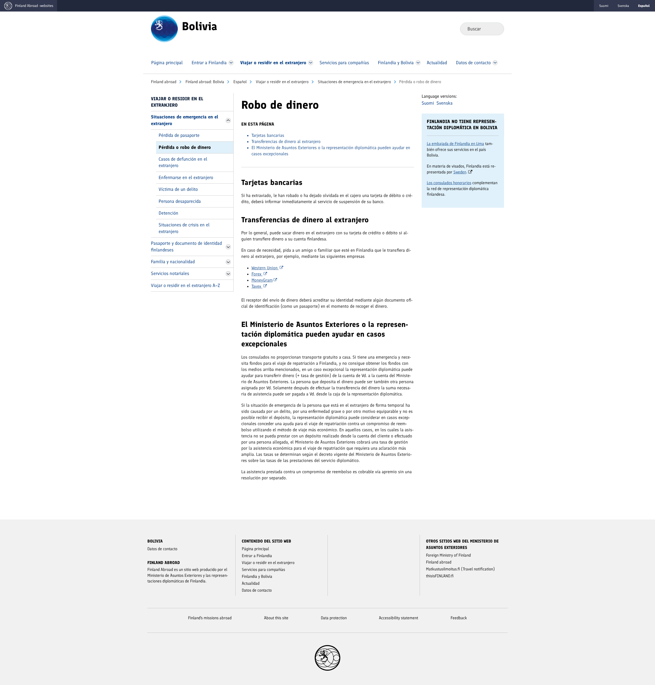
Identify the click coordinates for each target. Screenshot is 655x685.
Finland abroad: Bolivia (204, 81)
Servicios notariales (170, 273)
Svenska (623, 6)
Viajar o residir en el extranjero (282, 81)
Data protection (334, 617)
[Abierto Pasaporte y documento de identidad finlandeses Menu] (228, 247)
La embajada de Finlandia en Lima (455, 143)
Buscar (496, 28)
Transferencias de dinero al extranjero (286, 141)
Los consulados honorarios (449, 182)
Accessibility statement (398, 617)
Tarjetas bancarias (268, 135)
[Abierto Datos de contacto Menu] (495, 63)
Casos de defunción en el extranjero (183, 162)
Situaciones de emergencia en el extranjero (354, 81)
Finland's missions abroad (210, 617)
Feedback (459, 617)
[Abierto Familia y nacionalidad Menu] (228, 262)
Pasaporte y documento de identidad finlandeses (186, 246)
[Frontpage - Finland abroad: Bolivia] (164, 28)
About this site (276, 617)
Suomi (603, 6)
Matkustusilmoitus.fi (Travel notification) (460, 569)
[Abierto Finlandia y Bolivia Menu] (418, 63)
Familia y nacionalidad (173, 261)
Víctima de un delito (178, 189)
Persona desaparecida (180, 201)
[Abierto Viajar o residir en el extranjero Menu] (310, 63)
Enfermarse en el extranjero (186, 177)
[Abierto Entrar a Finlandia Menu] (231, 63)
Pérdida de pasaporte (179, 135)
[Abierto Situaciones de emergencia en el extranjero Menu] (228, 120)
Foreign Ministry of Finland (448, 555)
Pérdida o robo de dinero (185, 147)
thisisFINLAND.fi (440, 575)
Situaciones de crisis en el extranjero (184, 228)
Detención (168, 213)
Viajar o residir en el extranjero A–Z (185, 285)
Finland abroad (163, 81)
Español (239, 81)
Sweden (459, 172)
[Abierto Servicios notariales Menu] (228, 274)
